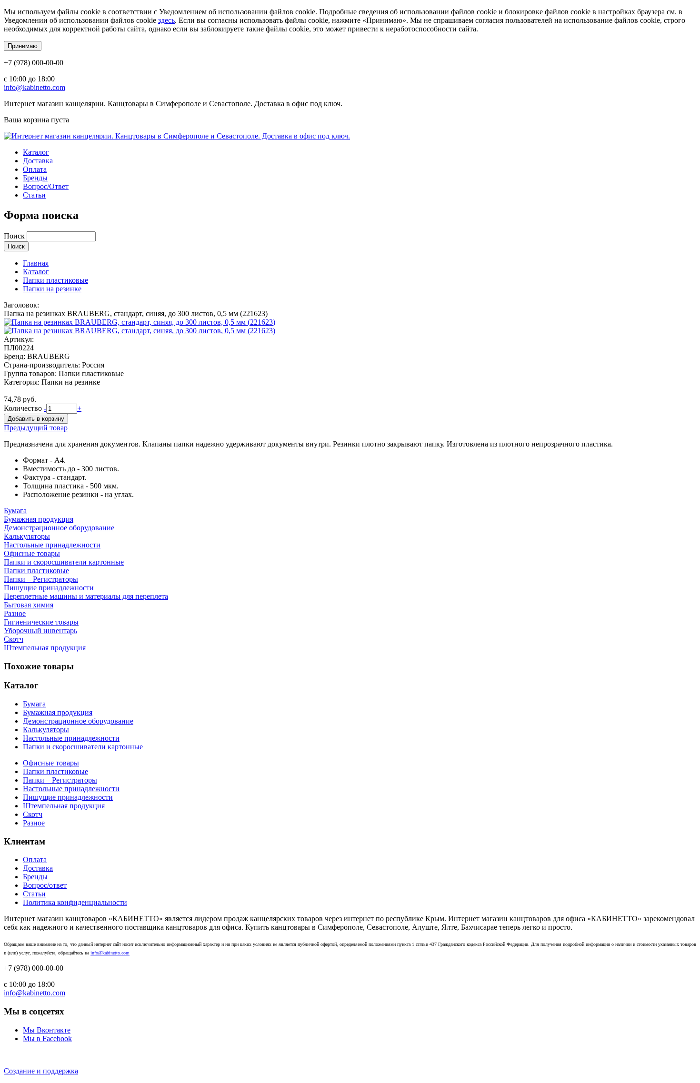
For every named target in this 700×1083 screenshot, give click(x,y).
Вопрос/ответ (45, 885)
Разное (15, 613)
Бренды (35, 178)
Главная (36, 263)
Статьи (34, 195)
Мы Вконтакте (46, 1030)
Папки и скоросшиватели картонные (64, 562)
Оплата (35, 169)
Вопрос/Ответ (46, 186)
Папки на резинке (52, 289)
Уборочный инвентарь (40, 630)
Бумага (15, 511)
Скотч (13, 639)
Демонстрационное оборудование (59, 528)
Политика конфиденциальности (75, 902)
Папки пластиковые (55, 280)
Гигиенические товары (41, 622)
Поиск (15, 236)
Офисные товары (32, 553)
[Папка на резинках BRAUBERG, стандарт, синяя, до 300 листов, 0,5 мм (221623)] (139, 322)
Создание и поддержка (41, 1071)
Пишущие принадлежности (49, 588)
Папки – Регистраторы (41, 579)
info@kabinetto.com (34, 87)
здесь (166, 20)
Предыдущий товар (36, 428)
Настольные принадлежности (52, 545)
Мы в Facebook (47, 1038)
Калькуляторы (27, 536)
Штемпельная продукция (45, 648)
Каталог (36, 152)
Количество (24, 408)
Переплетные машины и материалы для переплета (86, 596)
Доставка (38, 161)
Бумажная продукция (38, 519)
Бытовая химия (28, 605)
